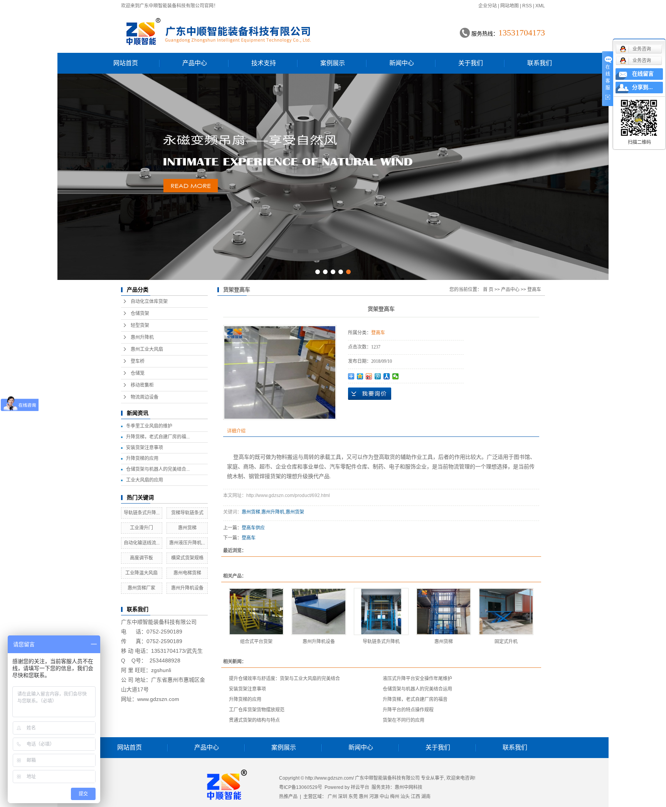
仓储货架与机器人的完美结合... (158, 469)
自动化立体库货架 (149, 301)
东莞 (353, 796)
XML (540, 5)
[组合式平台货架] (256, 611)
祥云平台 (360, 787)
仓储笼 (138, 373)
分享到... (642, 87)
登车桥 (138, 361)
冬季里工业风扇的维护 (149, 426)
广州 (332, 796)
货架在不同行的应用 (403, 720)
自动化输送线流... (142, 543)
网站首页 (125, 63)
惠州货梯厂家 (141, 588)
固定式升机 (506, 641)
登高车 (534, 289)
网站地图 (509, 5)
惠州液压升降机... (187, 543)
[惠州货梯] (443, 611)
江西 (415, 796)
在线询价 (369, 393)
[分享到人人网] (386, 376)
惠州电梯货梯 (187, 573)
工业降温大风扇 (141, 573)
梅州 (394, 796)
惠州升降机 (142, 337)
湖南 (426, 796)
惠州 (363, 796)
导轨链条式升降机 (381, 641)
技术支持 (263, 63)
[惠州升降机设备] (318, 611)
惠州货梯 (187, 528)
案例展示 (332, 63)
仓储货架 (140, 313)
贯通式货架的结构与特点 (254, 720)
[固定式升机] (506, 611)
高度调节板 (141, 558)
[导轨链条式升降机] (381, 611)
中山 (384, 796)
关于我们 (470, 63)
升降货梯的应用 (142, 458)
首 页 (488, 289)
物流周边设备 (144, 397)
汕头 (405, 796)
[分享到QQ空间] (360, 376)
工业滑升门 (141, 528)
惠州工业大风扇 (147, 349)
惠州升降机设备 (187, 588)
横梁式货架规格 (187, 558)
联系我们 (539, 63)
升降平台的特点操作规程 (408, 710)
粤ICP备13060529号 (300, 787)
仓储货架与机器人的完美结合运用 (417, 689)
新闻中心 (401, 63)
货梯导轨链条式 (187, 513)
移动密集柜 (142, 385)
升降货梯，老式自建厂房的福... (158, 437)
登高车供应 (253, 528)
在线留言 (643, 74)
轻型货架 (140, 325)
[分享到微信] (395, 376)
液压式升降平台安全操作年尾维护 (417, 678)
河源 (373, 796)
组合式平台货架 (256, 641)
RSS (527, 5)
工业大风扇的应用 (144, 480)
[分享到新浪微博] (369, 376)
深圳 (342, 796)
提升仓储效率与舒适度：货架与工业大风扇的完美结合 (284, 678)
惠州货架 (295, 512)
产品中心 (194, 63)
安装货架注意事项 (144, 447)
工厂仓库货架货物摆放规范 (256, 710)
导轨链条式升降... (142, 513)
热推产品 (288, 796)
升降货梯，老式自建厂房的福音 (415, 699)
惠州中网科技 (408, 787)
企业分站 (487, 5)
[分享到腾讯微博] (378, 376)
